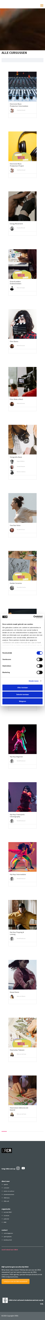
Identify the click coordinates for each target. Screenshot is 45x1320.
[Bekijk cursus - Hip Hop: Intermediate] (22, 857)
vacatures (6, 1215)
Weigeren (22, 701)
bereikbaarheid (8, 1240)
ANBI (5, 1222)
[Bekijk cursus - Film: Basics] (22, 324)
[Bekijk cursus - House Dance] (22, 975)
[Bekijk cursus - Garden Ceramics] (22, 566)
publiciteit (6, 1219)
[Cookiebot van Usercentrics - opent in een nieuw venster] (33, 617)
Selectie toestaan (22, 694)
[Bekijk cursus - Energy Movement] (22, 206)
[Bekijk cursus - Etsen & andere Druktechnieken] (22, 264)
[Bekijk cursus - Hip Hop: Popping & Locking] (22, 915)
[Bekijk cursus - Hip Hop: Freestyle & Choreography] (22, 797)
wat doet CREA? (8, 1212)
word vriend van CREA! (10, 1250)
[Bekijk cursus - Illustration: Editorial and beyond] (22, 1090)
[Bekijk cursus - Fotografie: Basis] (22, 439)
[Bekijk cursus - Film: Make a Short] (22, 382)
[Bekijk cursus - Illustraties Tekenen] (22, 1032)
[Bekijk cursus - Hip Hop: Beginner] (22, 739)
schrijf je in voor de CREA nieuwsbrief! (15, 1281)
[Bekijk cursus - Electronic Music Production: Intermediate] (22, 86)
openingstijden (8, 1236)
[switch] (40, 659)
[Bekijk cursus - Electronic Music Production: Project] (22, 146)
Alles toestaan (22, 687)
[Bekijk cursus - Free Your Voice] (22, 508)
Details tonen (34, 681)
